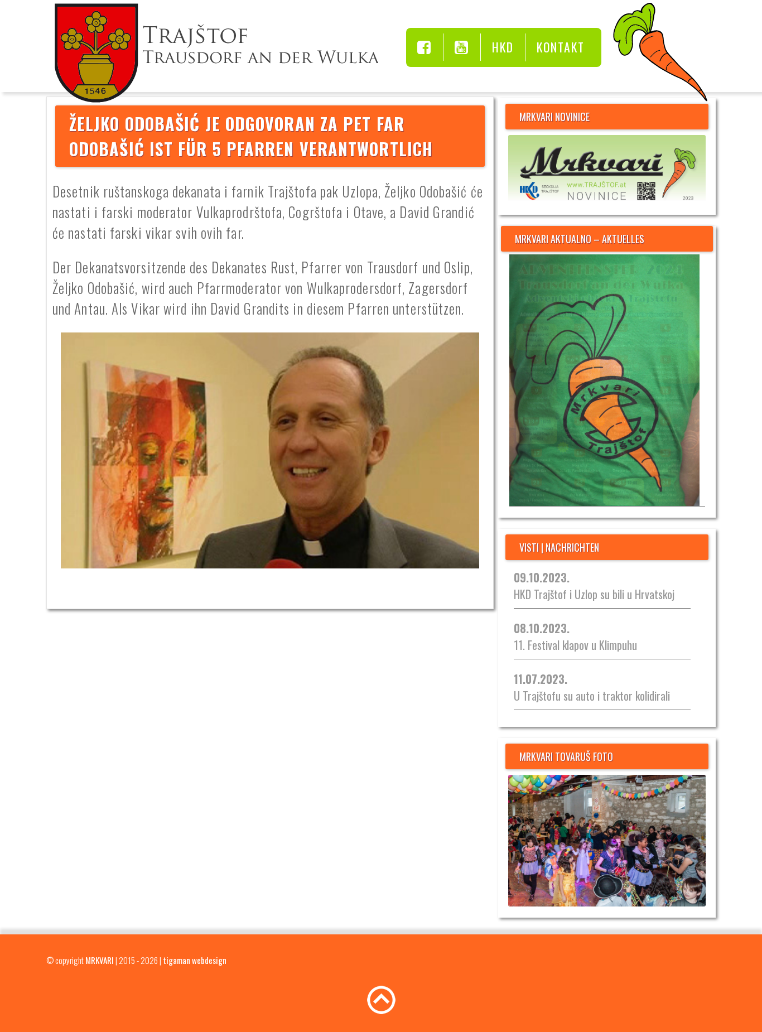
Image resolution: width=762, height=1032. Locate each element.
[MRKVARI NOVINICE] (607, 169)
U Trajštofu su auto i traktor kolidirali (592, 687)
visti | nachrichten (559, 547)
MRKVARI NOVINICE (554, 116)
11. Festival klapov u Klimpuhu (575, 636)
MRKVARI (99, 960)
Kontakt (561, 47)
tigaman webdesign (194, 960)
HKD (503, 47)
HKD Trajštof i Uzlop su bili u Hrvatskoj (594, 585)
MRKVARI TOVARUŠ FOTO (566, 756)
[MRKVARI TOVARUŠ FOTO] (607, 840)
